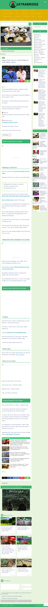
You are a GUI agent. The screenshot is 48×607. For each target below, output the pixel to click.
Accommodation (7, 10)
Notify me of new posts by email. (10, 599)
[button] (16, 34)
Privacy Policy (5, 606)
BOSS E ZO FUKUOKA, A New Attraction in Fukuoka (43, 193)
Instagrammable (7, 16)
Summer (5, 19)
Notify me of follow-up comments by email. (12, 597)
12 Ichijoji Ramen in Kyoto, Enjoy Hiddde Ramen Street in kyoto (43, 208)
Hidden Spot (24, 13)
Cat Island (24, 10)
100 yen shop (37, 34)
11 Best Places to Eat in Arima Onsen (43, 168)
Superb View (13, 19)
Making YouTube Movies (8, 52)
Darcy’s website (20, 355)
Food (16, 13)
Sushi (43, 57)
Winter (21, 19)
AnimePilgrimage (38, 39)
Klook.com (4, 484)
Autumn (32, 10)
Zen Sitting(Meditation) (38, 62)
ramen (36, 52)
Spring (40, 16)
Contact (11, 606)
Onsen (33, 16)
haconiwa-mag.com (17, 258)
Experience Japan (7, 13)
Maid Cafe (26, 16)
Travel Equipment (38, 59)
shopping (42, 52)
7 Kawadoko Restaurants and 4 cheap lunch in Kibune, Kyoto (43, 136)
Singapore (37, 54)
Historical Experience (36, 13)
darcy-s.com (17, 158)
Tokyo (3, 58)
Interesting (17, 16)
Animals (17, 10)
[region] (16, 37)
